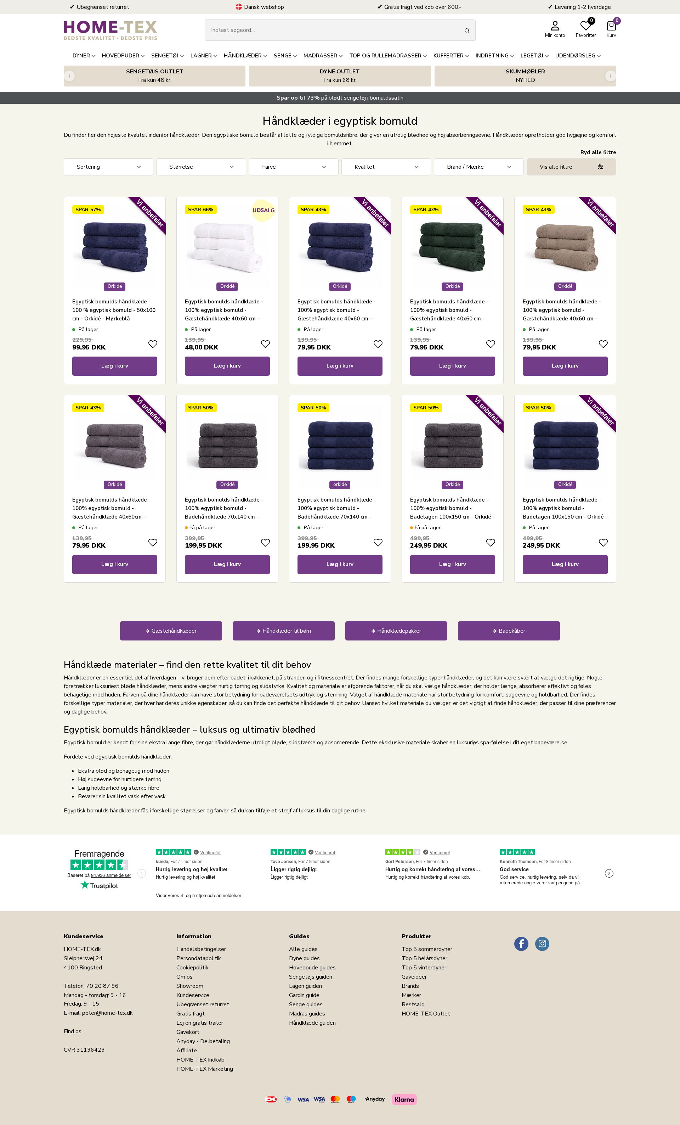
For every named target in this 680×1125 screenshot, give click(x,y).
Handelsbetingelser (201, 949)
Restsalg (413, 1004)
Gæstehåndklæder (174, 630)
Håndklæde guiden (312, 1023)
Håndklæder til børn (286, 630)
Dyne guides (304, 958)
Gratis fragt (190, 1014)
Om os (184, 977)
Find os (72, 1031)
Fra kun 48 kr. (154, 76)
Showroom (189, 986)
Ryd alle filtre (598, 152)
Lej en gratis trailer (199, 1023)
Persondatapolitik (198, 958)
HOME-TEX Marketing (204, 1069)
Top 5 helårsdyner (424, 958)
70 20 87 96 (102, 986)
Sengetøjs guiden (310, 977)
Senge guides (306, 1004)
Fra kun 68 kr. (340, 76)
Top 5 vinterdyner (424, 968)
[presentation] (69, 76)
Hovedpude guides (312, 968)
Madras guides (307, 1014)
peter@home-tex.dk (107, 1013)
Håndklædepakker (399, 630)
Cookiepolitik (192, 968)
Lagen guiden (305, 986)
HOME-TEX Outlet (426, 1014)
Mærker (411, 995)
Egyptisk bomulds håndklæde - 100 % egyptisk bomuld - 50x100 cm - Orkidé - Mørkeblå (113, 310)
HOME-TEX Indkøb (200, 1060)
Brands (410, 986)
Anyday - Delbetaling (203, 1041)
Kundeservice (192, 995)
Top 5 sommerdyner (427, 949)
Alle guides (303, 949)
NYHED (525, 76)
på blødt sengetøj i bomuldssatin (340, 98)
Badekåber (512, 630)
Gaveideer (414, 977)
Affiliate (186, 1050)
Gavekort (187, 1032)
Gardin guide (304, 995)
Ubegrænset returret (202, 1004)
